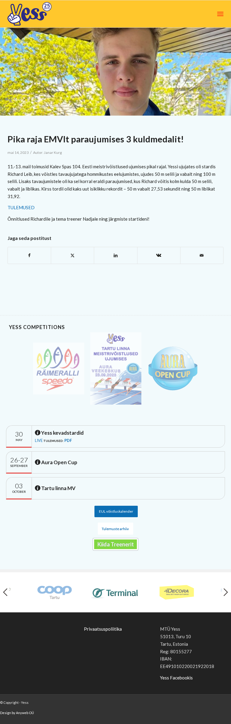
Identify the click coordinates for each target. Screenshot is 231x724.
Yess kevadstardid (62, 433)
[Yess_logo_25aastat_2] (52, 13)
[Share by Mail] (201, 255)
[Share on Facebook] (29, 255)
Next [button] (225, 592)
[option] (58, 368)
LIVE (39, 440)
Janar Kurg (53, 152)
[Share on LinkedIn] (115, 255)
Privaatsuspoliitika (103, 629)
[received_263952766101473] (115, 72)
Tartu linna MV (57, 488)
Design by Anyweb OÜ (17, 713)
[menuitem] (220, 14)
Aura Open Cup (58, 462)
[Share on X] (72, 255)
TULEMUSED (21, 207)
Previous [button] (5, 592)
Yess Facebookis (176, 677)
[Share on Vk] (158, 255)
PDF (68, 440)
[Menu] (220, 14)
